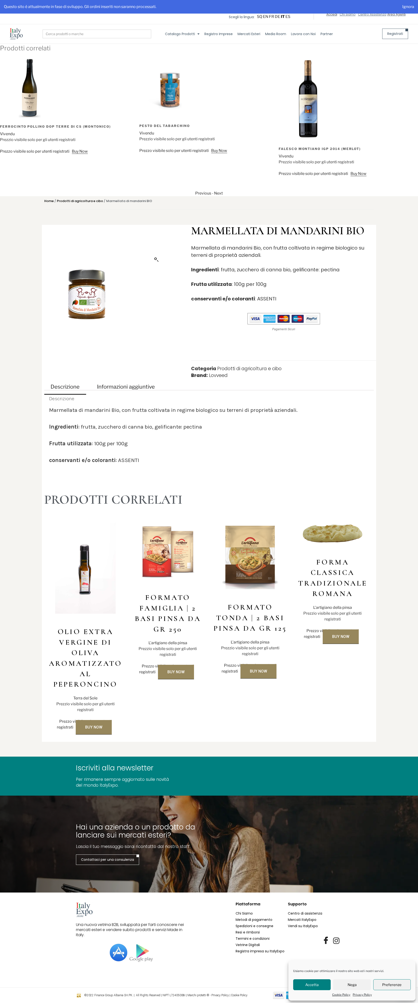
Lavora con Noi (303, 33)
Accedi (331, 14)
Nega (352, 985)
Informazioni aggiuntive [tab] (126, 387)
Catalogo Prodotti (180, 33)
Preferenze (392, 985)
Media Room (275, 33)
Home (49, 201)
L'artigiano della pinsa (168, 643)
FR (271, 16)
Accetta (312, 985)
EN (265, 16)
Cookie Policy (341, 994)
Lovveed (218, 375)
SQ (259, 16)
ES (287, 16)
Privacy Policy (362, 994)
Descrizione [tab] (65, 387)
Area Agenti (396, 14)
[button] (156, 259)
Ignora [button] (408, 6)
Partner (327, 33)
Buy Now (80, 150)
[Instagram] (336, 940)
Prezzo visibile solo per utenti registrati (34, 150)
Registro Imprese (218, 33)
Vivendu (7, 133)
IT (283, 16)
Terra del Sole (85, 698)
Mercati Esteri (249, 33)
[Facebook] (325, 940)
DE (277, 16)
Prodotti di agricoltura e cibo (80, 201)
